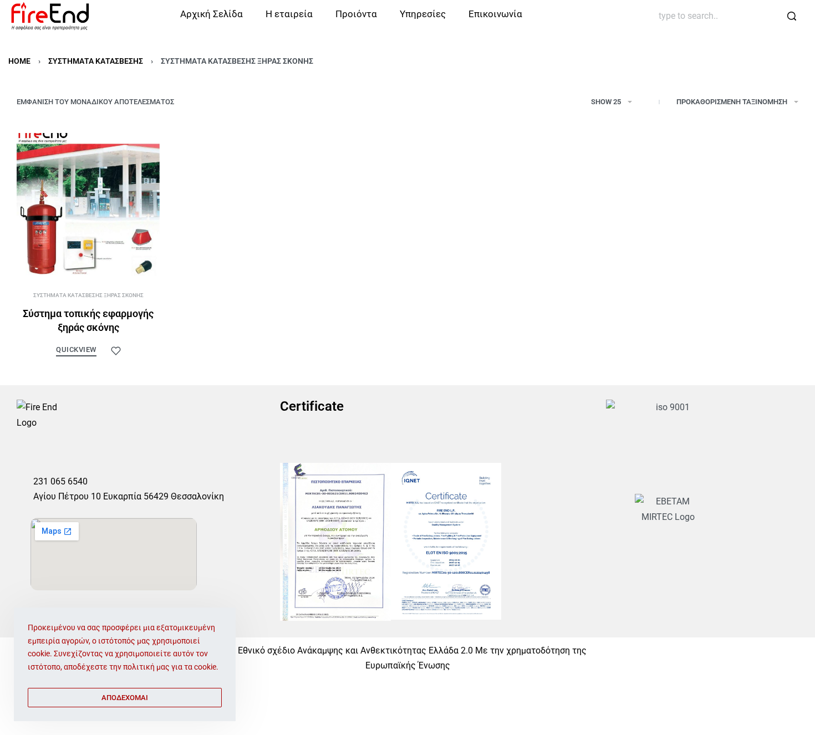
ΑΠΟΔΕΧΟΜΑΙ (124, 697)
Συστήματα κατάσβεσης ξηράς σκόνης (88, 295)
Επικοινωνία (495, 13)
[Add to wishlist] (116, 351)
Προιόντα (356, 13)
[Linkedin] (102, 455)
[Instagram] (50, 455)
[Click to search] (791, 16)
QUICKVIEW (76, 349)
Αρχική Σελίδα (211, 13)
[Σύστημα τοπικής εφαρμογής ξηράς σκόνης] (88, 204)
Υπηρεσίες (423, 13)
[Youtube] (76, 455)
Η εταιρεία (289, 13)
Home (19, 61)
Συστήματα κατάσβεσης (95, 61)
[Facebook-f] (24, 455)
